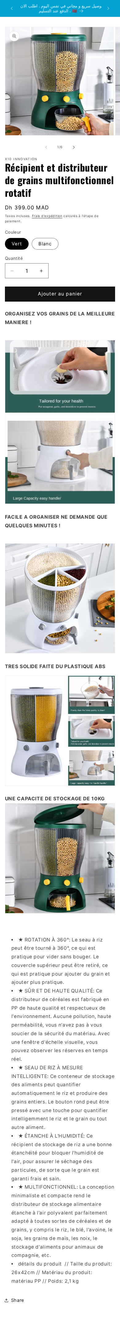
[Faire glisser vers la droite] (74, 147)
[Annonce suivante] (108, 8)
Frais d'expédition (47, 216)
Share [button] (17, 1300)
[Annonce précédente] (11, 8)
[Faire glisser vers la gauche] (46, 147)
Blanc (45, 244)
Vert (17, 244)
